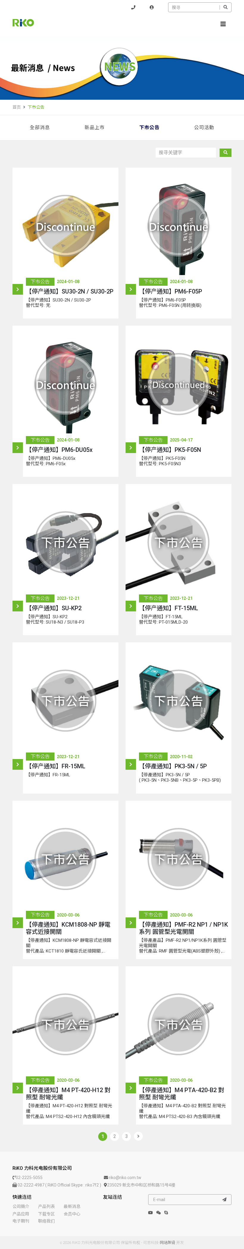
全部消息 (40, 127)
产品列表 (46, 1206)
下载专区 (46, 1213)
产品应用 (20, 1213)
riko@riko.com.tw (124, 1177)
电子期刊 (20, 1221)
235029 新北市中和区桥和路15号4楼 (141, 1185)
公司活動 (204, 127)
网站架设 (167, 1242)
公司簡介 (20, 1206)
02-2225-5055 (29, 1177)
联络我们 (46, 1221)
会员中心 (72, 1213)
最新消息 (72, 1206)
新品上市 (95, 127)
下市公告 (36, 107)
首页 (16, 107)
